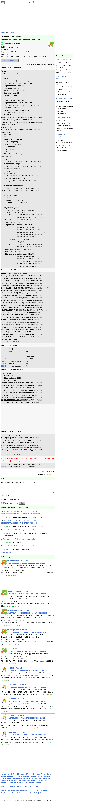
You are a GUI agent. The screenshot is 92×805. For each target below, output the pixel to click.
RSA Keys (12, 782)
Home (3, 32)
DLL (33, 791)
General (50, 774)
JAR (29, 791)
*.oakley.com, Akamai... (64, 59)
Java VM (47, 776)
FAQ (37, 793)
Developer (11, 791)
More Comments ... (8, 552)
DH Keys (20, 774)
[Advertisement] (28, 17)
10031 (4, 359)
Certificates (45, 791)
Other (11, 780)
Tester (3, 791)
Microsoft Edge (32, 778)
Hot (7, 786)
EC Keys (36, 774)
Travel (32, 793)
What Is (32, 782)
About (12, 786)
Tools (19, 782)
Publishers (11, 32)
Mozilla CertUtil (44, 778)
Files (38, 791)
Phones (26, 793)
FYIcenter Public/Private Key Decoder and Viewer (21, 530)
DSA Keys (28, 774)
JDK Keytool (6, 778)
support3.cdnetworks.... (64, 98)
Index (27, 786)
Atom (37, 786)
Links (9, 793)
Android (4, 774)
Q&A (14, 793)
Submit (21, 503)
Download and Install (10, 60)
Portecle (17, 780)
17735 (4, 361)
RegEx (3, 793)
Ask (41, 786)
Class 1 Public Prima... (64, 117)
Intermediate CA (37, 776)
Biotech (20, 793)
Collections (20, 786)
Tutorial (25, 782)
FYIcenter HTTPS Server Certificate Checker (19, 546)
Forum (42, 793)
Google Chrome (7, 776)
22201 (4, 467)
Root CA (4, 782)
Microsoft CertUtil (18, 778)
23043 (4, 366)
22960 (4, 363)
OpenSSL (4, 780)
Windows (38, 782)
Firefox (43, 774)
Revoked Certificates (39, 780)
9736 (4, 356)
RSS (32, 786)
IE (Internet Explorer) (22, 776)
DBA (17, 791)
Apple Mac (12, 774)
